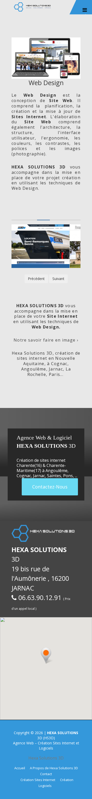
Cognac (24, 475)
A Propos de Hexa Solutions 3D (54, 768)
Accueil (19, 768)
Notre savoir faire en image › (46, 340)
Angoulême (56, 470)
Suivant (58, 278)
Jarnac (39, 475)
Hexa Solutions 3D (46, 758)
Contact (46, 774)
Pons (68, 475)
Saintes (54, 475)
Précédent (36, 278)
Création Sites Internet (37, 779)
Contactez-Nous (49, 487)
